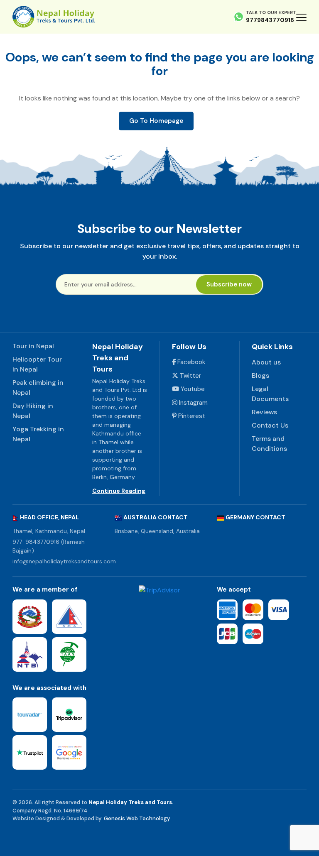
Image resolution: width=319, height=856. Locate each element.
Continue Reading (118, 490)
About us (266, 362)
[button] (301, 17)
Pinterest (191, 416)
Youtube (192, 389)
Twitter (189, 376)
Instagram (192, 403)
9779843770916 (270, 20)
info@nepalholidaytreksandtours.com (64, 561)
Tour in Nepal (33, 346)
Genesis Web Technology (137, 818)
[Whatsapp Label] (238, 17)
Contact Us (270, 425)
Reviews (264, 412)
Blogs (260, 375)
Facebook (190, 362)
